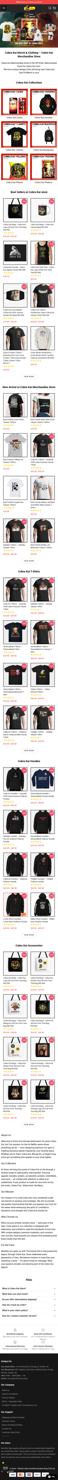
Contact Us (6, 1429)
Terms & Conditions (10, 1394)
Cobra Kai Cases (15, 117)
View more (29, 377)
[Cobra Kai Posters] (43, 167)
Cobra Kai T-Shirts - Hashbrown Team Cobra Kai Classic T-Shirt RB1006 (42, 312)
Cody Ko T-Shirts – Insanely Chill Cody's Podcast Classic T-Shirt (42, 462)
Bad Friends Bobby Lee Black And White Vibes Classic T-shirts (43, 505)
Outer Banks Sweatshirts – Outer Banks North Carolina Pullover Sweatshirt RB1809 (42, 355)
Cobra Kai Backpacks (43, 150)
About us (5, 1390)
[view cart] (54, 8)
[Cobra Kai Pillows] (14, 167)
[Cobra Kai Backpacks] (43, 134)
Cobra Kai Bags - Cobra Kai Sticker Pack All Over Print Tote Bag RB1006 (42, 980)
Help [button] (53, 1477)
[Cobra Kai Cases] (14, 102)
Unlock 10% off (5, 1468)
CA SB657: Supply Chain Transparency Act (19, 1405)
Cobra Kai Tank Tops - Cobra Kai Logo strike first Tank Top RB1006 (42, 270)
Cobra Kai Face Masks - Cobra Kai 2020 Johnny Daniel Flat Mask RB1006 (13, 312)
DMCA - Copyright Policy (12, 1401)
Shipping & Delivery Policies (13, 1417)
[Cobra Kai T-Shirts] (14, 134)
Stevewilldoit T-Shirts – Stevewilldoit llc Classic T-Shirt (41, 649)
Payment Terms (8, 1421)
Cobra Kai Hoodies (43, 117)
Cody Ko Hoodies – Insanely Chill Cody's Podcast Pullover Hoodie (15, 796)
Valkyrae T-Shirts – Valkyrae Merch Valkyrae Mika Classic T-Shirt (15, 734)
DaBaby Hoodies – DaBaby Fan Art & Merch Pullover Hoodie (14, 839)
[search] (50, 8)
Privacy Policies (8, 1398)
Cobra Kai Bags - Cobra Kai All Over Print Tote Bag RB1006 (42, 1023)
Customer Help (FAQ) (11, 1432)
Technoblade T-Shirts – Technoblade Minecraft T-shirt (13, 692)
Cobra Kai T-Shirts (14, 150)
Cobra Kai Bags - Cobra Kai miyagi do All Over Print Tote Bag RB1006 (15, 1023)
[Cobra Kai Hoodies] (43, 102)
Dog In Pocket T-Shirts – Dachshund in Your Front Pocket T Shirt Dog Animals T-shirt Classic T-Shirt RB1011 (14, 357)
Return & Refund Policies (12, 1425)
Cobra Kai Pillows (14, 182)
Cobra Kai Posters (43, 182)
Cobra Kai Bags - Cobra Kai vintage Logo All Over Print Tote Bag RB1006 (42, 1108)
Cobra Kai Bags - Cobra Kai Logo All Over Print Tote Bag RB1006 (15, 227)
